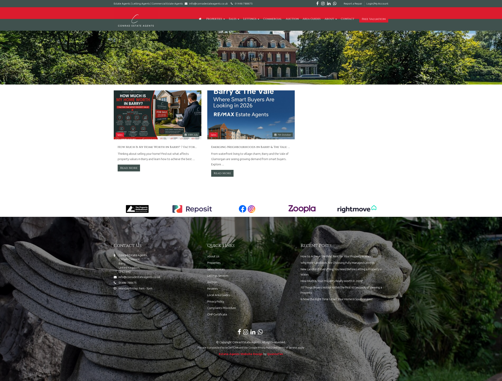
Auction (292, 19)
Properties (214, 19)
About (330, 19)
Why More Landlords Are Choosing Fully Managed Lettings (338, 262)
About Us (213, 256)
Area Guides (312, 19)
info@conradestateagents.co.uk (208, 3)
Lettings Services (217, 275)
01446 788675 (243, 3)
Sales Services (216, 269)
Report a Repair (353, 3)
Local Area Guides (218, 295)
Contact (347, 19)
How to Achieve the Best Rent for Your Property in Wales (337, 256)
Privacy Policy (215, 301)
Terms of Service (287, 347)
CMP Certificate (217, 314)
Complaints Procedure (221, 308)
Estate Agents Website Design (241, 354)
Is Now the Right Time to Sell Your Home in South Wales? (336, 299)
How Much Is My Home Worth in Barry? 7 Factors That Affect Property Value (157, 147)
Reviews (212, 288)
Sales (233, 19)
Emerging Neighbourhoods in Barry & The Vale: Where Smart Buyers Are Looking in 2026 (251, 147)
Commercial (272, 19)
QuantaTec (275, 354)
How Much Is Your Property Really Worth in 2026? (332, 281)
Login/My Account (377, 3)
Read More (128, 168)
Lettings (250, 19)
